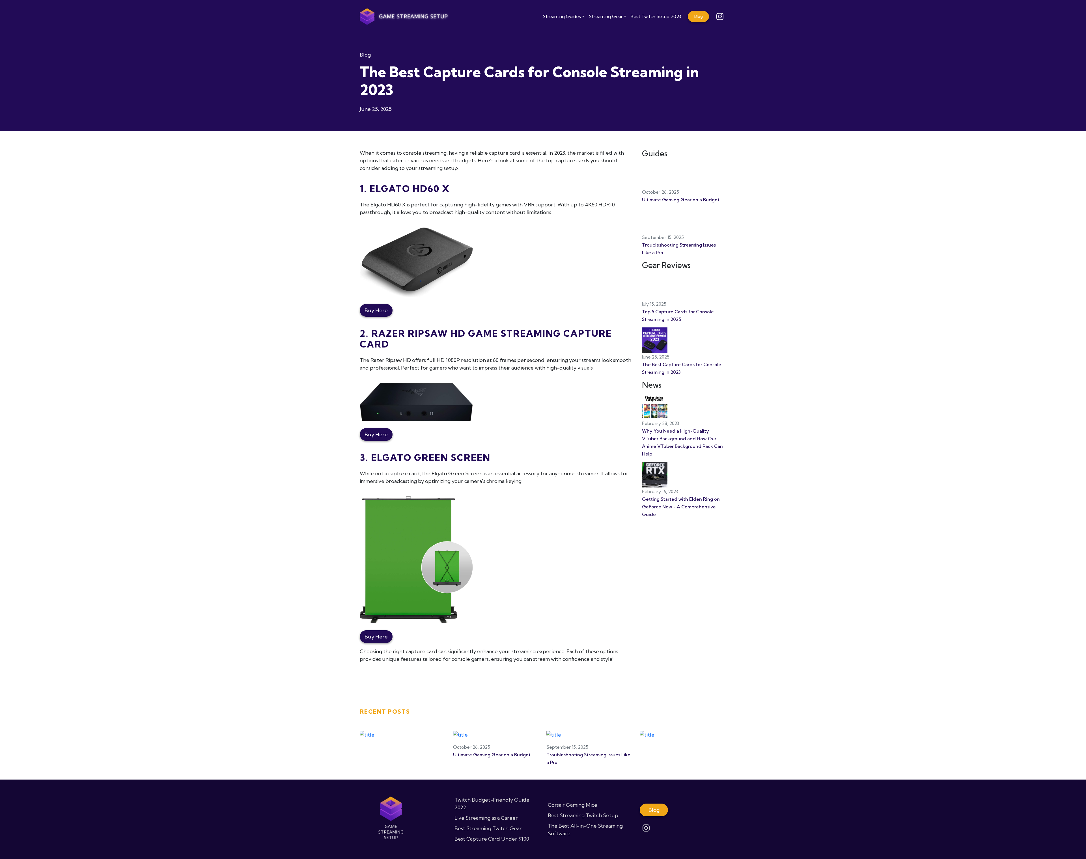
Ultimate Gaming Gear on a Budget (680, 199)
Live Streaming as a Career (486, 818)
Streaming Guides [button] (562, 16)
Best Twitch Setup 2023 (656, 16)
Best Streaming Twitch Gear (488, 828)
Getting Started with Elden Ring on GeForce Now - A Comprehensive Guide (681, 506)
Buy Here (376, 310)
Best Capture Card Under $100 (491, 839)
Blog (365, 54)
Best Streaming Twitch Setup (583, 815)
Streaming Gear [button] (606, 16)
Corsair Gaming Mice (572, 805)
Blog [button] (698, 16)
